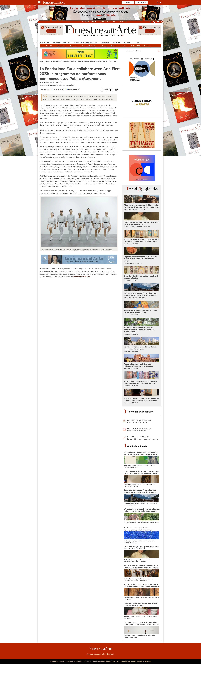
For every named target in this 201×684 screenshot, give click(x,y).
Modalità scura (147, 661)
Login (128, 2)
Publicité (123, 22)
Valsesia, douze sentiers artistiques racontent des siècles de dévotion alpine (140, 311)
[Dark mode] (116, 90)
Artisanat (103, 46)
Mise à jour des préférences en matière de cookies (129, 661)
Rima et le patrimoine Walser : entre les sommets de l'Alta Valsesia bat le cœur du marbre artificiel (139, 330)
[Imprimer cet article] (106, 90)
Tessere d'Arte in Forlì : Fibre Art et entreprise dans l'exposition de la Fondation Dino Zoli (140, 382)
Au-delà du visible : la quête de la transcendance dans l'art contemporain (138, 529)
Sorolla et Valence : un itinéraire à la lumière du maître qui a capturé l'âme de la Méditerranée (141, 399)
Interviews (73, 46)
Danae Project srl (105, 661)
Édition (113, 46)
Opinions (105, 43)
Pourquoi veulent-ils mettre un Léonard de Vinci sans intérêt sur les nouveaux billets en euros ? (141, 453)
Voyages (116, 43)
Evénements (52, 85)
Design (127, 43)
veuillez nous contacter (81, 276)
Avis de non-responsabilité (65, 85)
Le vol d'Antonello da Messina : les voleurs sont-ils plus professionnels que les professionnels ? (142, 472)
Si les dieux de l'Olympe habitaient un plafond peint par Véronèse (141, 277)
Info (114, 22)
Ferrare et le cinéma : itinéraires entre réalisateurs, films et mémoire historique (138, 365)
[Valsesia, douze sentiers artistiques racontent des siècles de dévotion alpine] (141, 305)
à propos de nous (89, 22)
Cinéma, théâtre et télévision (140, 46)
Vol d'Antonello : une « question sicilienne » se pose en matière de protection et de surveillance (141, 585)
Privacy (113, 661)
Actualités (44, 43)
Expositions (61, 46)
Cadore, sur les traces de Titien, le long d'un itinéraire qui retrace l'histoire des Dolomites (140, 294)
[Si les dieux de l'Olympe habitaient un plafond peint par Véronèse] (141, 270)
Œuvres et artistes (61, 43)
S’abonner (141, 2)
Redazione (45, 82)
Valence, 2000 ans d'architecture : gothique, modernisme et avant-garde (140, 348)
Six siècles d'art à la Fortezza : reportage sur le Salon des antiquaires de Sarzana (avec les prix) (141, 567)
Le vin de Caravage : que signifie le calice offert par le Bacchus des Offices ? (141, 223)
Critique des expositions (85, 43)
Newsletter (104, 22)
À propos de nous (93, 654)
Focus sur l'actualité (89, 46)
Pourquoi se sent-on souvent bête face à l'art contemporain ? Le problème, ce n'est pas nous (141, 623)
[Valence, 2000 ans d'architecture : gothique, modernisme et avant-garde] (141, 341)
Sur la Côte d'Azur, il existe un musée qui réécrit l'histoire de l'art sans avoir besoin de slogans (141, 240)
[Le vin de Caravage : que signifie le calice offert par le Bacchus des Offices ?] (141, 216)
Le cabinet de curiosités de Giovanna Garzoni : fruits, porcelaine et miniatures (141, 604)
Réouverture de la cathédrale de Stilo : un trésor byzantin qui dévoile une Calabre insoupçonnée (141, 206)
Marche (123, 46)
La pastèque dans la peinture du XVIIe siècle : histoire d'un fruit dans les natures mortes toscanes (140, 259)
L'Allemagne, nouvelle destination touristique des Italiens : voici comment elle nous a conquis (142, 510)
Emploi (138, 43)
